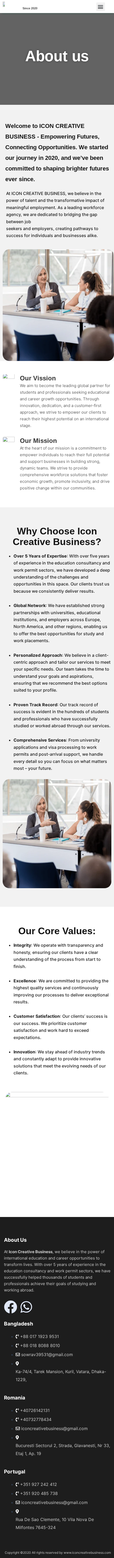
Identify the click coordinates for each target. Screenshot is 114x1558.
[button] (100, 6)
